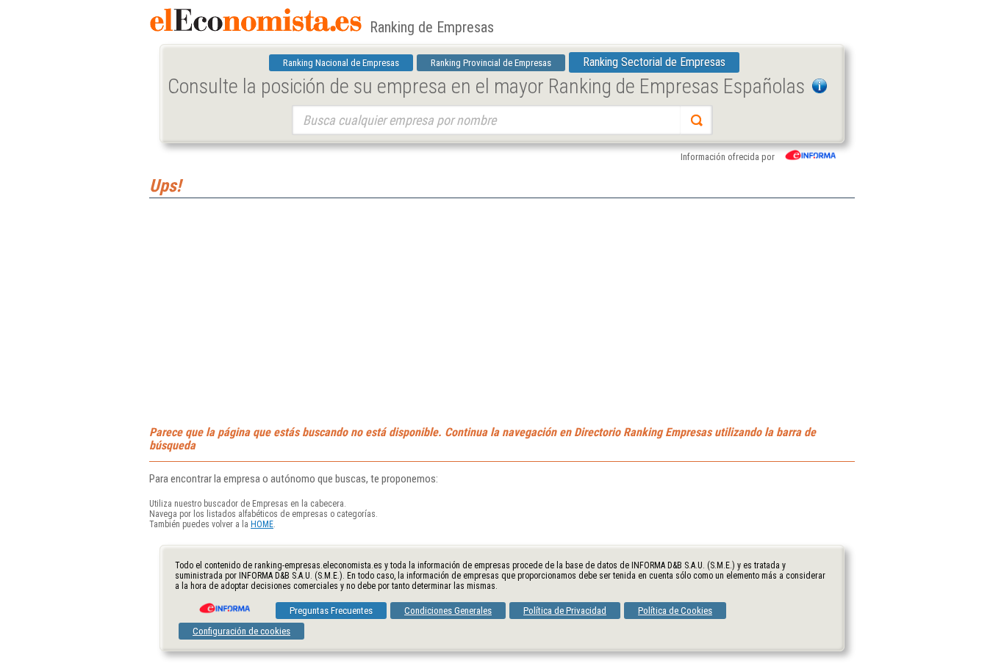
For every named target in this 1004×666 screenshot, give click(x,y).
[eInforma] (223, 602)
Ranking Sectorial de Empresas (654, 62)
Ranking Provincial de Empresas (491, 62)
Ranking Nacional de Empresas (341, 62)
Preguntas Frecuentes (331, 610)
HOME (262, 524)
